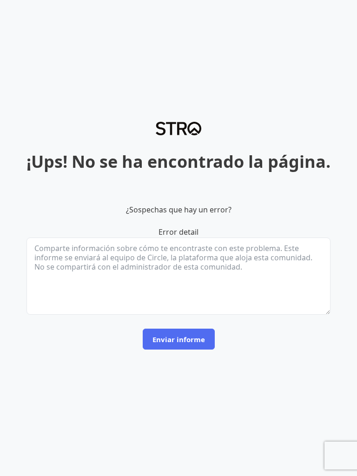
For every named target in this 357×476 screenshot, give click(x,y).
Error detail (178, 232)
